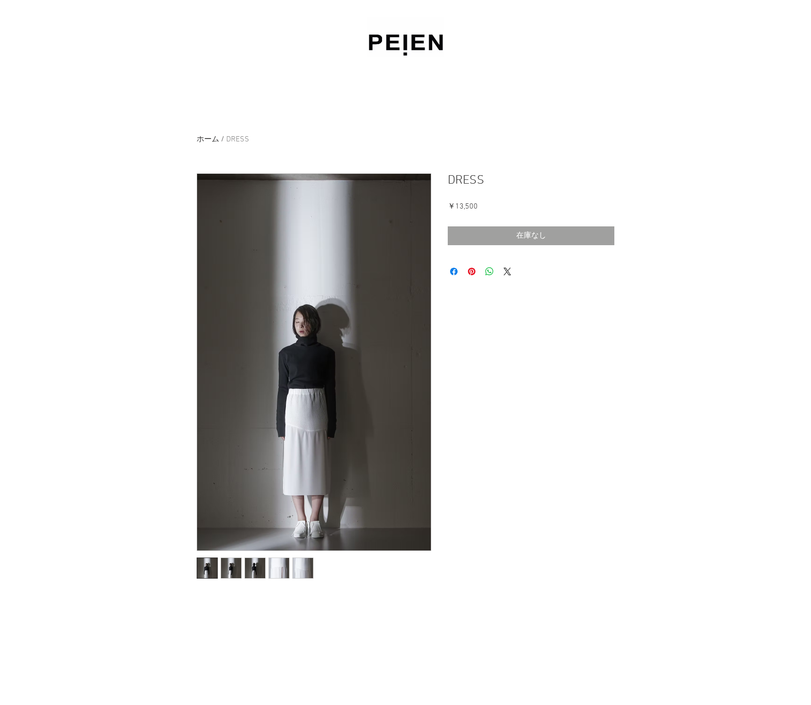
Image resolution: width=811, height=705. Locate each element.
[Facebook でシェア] (453, 271)
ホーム (208, 139)
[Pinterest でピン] (471, 271)
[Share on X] (507, 271)
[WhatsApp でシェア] (489, 271)
